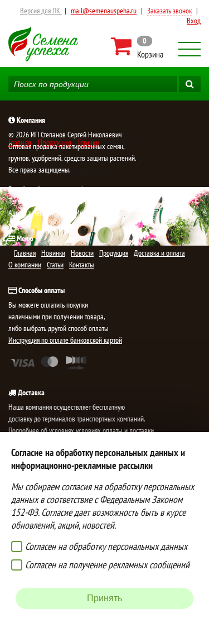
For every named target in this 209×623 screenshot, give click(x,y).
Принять (104, 598)
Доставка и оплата (159, 253)
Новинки (53, 253)
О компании (24, 265)
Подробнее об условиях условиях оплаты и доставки (81, 430)
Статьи (55, 265)
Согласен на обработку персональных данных (106, 546)
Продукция (113, 253)
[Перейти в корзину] (138, 46)
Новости (82, 253)
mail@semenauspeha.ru (104, 11)
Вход (194, 21)
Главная (25, 253)
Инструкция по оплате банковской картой (65, 340)
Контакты (81, 265)
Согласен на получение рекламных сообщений (107, 564)
